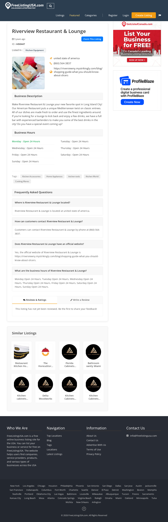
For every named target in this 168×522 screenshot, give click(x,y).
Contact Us (92, 440)
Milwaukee (97, 493)
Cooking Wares (22, 181)
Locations (52, 449)
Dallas (118, 485)
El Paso (105, 489)
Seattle (84, 489)
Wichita (69, 502)
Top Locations (54, 435)
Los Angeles (28, 485)
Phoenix (80, 485)
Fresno (135, 493)
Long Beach (30, 498)
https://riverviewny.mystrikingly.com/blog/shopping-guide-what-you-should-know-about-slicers (78, 72)
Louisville (84, 493)
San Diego (107, 485)
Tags (49, 444)
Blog (49, 440)
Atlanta (50, 498)
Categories (91, 15)
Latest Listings (54, 454)
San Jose (128, 485)
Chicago (41, 485)
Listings (60, 15)
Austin (139, 485)
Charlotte (73, 489)
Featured (75, 15)
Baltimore (71, 493)
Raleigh (98, 498)
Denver (94, 489)
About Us (91, 435)
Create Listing (144, 15)
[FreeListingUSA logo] (24, 5)
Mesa (41, 498)
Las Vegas (59, 493)
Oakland (129, 498)
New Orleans (82, 502)
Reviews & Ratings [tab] (35, 299)
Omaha (108, 498)
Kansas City (15, 498)
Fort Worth (60, 489)
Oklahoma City (43, 493)
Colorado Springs (66, 498)
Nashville (16, 493)
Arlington (96, 502)
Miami (119, 498)
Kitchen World (92, 176)
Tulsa (154, 498)
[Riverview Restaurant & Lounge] (28, 72)
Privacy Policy (93, 454)
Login (126, 15)
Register (112, 15)
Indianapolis (32, 489)
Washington (128, 489)
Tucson (125, 493)
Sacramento (148, 493)
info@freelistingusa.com (143, 435)
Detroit (115, 489)
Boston (140, 489)
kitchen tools (74, 176)
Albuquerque (112, 493)
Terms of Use (93, 449)
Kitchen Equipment (35, 50)
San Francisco (16, 489)
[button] (160, 15)
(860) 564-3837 (62, 63)
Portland (29, 493)
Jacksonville (150, 485)
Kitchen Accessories (31, 176)
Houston (53, 485)
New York (15, 485)
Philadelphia (67, 485)
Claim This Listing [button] (92, 39)
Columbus (47, 489)
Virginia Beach (84, 498)
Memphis (152, 489)
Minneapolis (142, 498)
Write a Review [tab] (80, 299)
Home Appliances (54, 176)
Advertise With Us (96, 444)
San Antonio (93, 485)
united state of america (67, 58)
